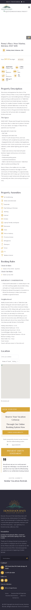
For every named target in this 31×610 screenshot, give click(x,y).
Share (21, 59)
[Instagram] (23, 1)
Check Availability (15, 432)
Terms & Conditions (23, 606)
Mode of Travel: (6, 361)
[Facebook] (21, 1)
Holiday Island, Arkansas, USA (14, 50)
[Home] (6, 7)
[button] (28, 24)
